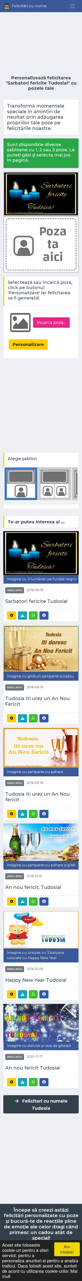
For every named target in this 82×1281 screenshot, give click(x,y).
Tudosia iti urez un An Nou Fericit (37, 701)
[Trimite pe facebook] (44, 615)
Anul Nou (14, 590)
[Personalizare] (11, 615)
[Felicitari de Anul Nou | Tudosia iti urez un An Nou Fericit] (41, 648)
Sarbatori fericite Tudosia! (36, 601)
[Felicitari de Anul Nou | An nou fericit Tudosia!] (41, 1022)
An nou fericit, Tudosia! (33, 887)
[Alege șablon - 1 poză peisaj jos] (21, 483)
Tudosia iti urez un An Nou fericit (37, 796)
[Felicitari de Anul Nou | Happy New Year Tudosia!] (41, 929)
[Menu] (72, 6)
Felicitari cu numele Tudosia (45, 1104)
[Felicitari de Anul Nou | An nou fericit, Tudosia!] (41, 842)
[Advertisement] (41, 44)
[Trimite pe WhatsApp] (33, 615)
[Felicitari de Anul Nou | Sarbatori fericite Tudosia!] (41, 553)
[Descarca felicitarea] (22, 615)
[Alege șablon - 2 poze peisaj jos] (54, 483)
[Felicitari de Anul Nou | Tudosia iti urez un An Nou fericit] (41, 747)
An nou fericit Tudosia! (32, 1068)
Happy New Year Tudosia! (35, 980)
